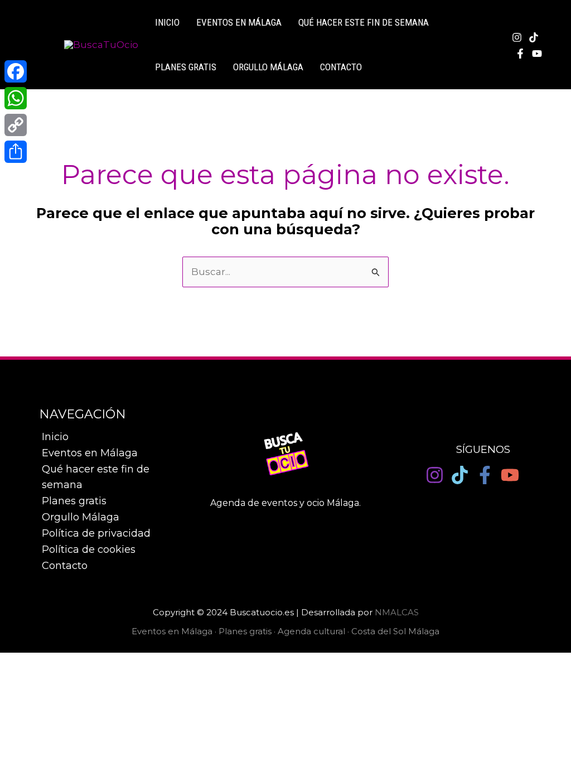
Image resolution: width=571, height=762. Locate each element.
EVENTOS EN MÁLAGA (239, 22)
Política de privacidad (96, 533)
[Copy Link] (15, 125)
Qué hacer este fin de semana (363, 22)
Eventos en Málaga (90, 453)
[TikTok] (534, 37)
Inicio (55, 437)
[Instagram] (517, 37)
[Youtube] (537, 54)
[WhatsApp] (15, 98)
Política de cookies (89, 549)
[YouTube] (510, 475)
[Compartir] (15, 151)
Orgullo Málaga (268, 67)
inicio (167, 22)
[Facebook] (520, 54)
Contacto (341, 67)
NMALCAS (397, 612)
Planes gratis (185, 67)
